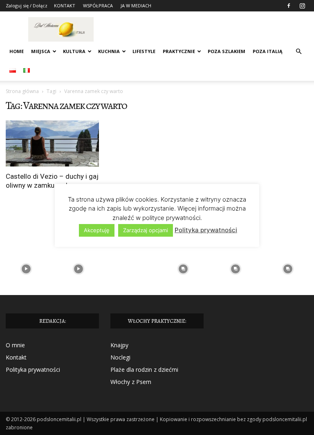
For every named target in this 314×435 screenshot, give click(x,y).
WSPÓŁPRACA (98, 5)
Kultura (74, 51)
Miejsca (40, 51)
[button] (298, 51)
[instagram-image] (26, 269)
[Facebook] (289, 5)
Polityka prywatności (33, 369)
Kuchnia (109, 51)
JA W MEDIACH (136, 5)
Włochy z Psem (130, 382)
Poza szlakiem (226, 51)
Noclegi (120, 357)
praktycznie (179, 51)
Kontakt (16, 357)
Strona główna (22, 91)
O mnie (15, 345)
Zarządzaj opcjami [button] (145, 230)
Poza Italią (268, 51)
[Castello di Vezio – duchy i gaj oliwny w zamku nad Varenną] (52, 143)
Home (16, 51)
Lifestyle (143, 51)
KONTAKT (64, 5)
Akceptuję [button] (97, 230)
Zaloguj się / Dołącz (26, 5)
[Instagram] (302, 5)
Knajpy (119, 345)
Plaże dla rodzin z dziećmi (144, 369)
